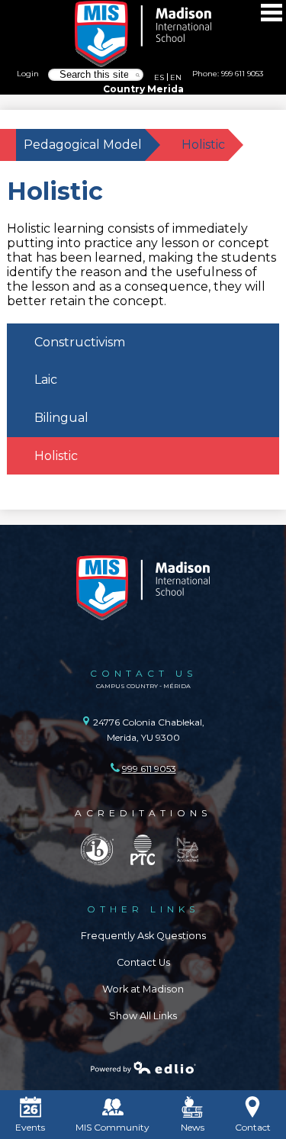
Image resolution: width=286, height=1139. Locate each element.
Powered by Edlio (143, 1067)
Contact (253, 1127)
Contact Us (143, 962)
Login (28, 73)
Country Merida (143, 89)
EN (176, 77)
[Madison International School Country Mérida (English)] (143, 34)
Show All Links (143, 1016)
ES (159, 77)
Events (30, 1127)
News (192, 1127)
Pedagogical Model (83, 144)
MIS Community (112, 1127)
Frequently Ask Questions (143, 935)
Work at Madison (143, 989)
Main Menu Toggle (271, 12)
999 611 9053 (242, 73)
